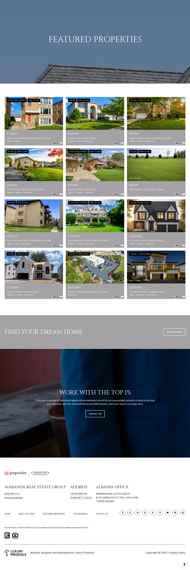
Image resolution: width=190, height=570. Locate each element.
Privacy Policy (177, 552)
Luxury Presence (84, 552)
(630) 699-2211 (12, 493)
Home (7, 513)
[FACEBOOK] (122, 512)
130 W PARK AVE (78, 493)
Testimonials (80, 513)
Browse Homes (174, 332)
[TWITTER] (160, 512)
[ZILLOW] (182, 512)
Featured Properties (54, 513)
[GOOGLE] (175, 512)
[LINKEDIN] (137, 512)
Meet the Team (26, 513)
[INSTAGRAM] (130, 512)
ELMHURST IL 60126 (81, 497)
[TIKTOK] (145, 512)
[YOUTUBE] (167, 512)
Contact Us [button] (95, 413)
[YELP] (152, 512)
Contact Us (102, 514)
